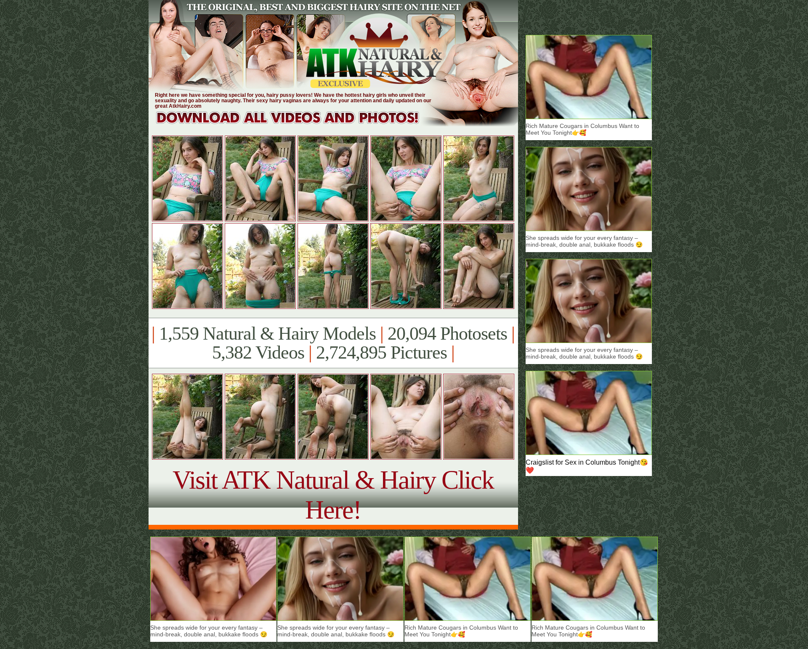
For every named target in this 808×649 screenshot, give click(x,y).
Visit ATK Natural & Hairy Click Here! (333, 494)
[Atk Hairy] (296, 124)
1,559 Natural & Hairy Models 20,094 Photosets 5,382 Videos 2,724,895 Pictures (333, 343)
